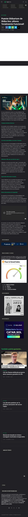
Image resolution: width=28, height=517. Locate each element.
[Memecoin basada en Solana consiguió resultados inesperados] (14, 422)
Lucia (4, 439)
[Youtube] (19, 508)
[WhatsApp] (12, 27)
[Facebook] (6, 27)
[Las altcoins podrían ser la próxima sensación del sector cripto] (14, 390)
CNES (4, 376)
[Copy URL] (18, 27)
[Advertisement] (14, 47)
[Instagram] (11, 508)
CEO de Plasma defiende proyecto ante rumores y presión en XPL (14, 373)
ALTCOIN (3, 15)
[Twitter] (9, 27)
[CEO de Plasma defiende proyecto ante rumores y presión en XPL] (14, 360)
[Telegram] (15, 27)
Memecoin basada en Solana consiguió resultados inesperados (14, 436)
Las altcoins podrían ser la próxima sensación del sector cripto (12, 404)
